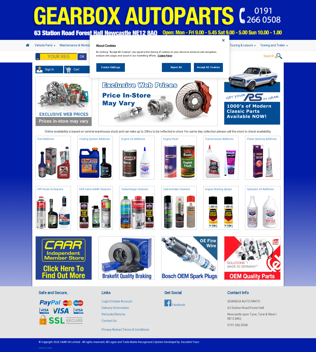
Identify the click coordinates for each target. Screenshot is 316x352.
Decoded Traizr (190, 342)
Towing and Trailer (273, 45)
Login (105, 301)
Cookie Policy (165, 55)
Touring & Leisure (242, 45)
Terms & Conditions (136, 329)
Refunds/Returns (113, 314)
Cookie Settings (110, 67)
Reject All (176, 67)
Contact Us (109, 320)
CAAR (63, 342)
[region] (159, 56)
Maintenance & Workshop (77, 45)
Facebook (178, 305)
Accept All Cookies (208, 67)
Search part (45, 347)
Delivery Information (115, 308)
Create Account (121, 301)
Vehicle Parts (44, 45)
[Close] (223, 40)
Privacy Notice (111, 329)
